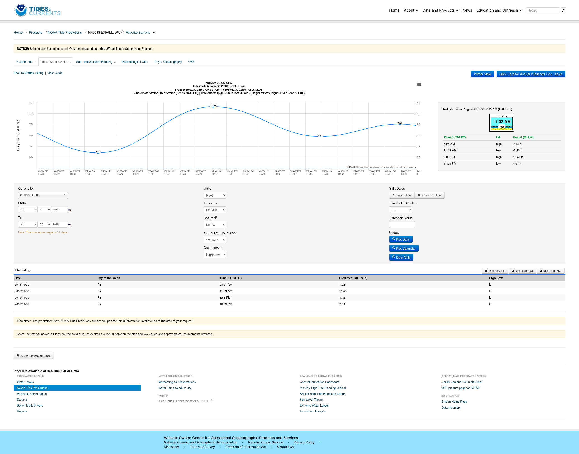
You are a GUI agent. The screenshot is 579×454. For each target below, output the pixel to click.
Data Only (403, 257)
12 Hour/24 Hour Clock (220, 233)
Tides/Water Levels (53, 61)
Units (207, 188)
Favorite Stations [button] (138, 32)
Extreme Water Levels (314, 405)
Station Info (24, 61)
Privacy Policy (304, 442)
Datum (209, 217)
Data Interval (213, 247)
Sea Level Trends (311, 399)
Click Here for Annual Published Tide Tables (531, 74)
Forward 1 (431, 195)
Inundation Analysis (313, 411)
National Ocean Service (265, 442)
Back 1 (403, 195)
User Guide (55, 73)
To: (20, 217)
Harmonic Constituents (32, 393)
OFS (191, 61)
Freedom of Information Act (246, 447)
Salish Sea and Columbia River (461, 382)
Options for (26, 188)
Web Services (496, 270)
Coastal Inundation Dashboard (319, 382)
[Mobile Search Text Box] (563, 10)
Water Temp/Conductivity (175, 387)
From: (22, 203)
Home (394, 10)
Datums (22, 399)
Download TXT (523, 270)
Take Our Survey (203, 447)
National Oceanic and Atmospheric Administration (200, 442)
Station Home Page (454, 401)
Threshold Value (401, 217)
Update (394, 232)
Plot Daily (402, 239)
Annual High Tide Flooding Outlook (322, 393)
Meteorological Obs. (135, 61)
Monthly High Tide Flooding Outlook (323, 387)
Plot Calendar (405, 248)
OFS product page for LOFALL (461, 387)
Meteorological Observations (177, 382)
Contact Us (285, 447)
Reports (22, 411)
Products (35, 32)
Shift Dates (397, 188)
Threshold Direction (403, 203)
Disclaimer (171, 447)
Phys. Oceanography (168, 61)
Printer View (482, 74)
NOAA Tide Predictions (65, 32)
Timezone (211, 203)
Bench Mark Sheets (30, 405)
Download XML (552, 270)
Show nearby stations (35, 355)
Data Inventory (451, 407)
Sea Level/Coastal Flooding (94, 61)
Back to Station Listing (28, 73)
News (467, 10)
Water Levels (25, 382)
